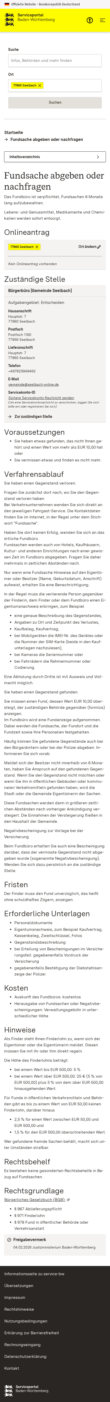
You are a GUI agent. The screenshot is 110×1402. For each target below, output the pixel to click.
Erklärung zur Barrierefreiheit (31, 1332)
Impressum (14, 1297)
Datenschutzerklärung (25, 1356)
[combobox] (55, 60)
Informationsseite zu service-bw (34, 1273)
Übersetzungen (18, 1285)
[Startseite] (29, 20)
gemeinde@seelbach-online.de (33, 384)
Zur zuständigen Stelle (33, 416)
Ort (11, 74)
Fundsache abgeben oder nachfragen (46, 139)
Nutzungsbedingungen (25, 1321)
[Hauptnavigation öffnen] (102, 20)
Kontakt (11, 1368)
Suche (13, 49)
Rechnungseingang (22, 1344)
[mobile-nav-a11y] (89, 20)
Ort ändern (87, 247)
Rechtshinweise (19, 1309)
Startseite (13, 132)
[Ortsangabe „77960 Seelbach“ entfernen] (40, 85)
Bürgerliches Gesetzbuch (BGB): (37, 1199)
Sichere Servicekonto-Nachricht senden (41, 398)
